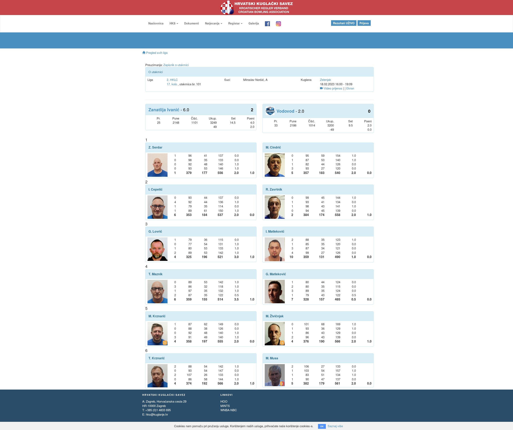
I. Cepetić (155, 189)
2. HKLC (172, 79)
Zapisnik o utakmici (176, 65)
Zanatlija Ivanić (163, 109)
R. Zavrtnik (274, 189)
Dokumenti (191, 23)
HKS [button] (173, 23)
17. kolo (172, 84)
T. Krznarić (156, 358)
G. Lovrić (155, 231)
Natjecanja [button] (212, 23)
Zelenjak (325, 79)
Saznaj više (335, 426)
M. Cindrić (273, 147)
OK (322, 426)
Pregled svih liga (156, 52)
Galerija (253, 23)
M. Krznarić (157, 316)
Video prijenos (332, 88)
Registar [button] (234, 23)
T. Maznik (155, 274)
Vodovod (285, 111)
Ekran (350, 88)
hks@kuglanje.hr (157, 414)
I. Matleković (275, 231)
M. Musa (272, 358)
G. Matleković (276, 274)
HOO (223, 401)
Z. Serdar (155, 147)
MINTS (225, 406)
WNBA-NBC (228, 410)
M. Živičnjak (275, 316)
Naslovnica (156, 23)
